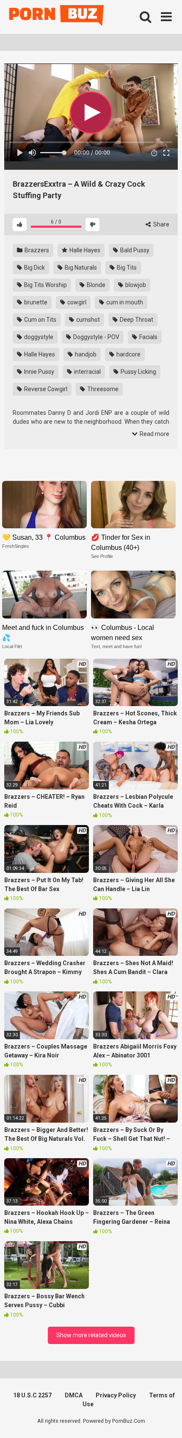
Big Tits (126, 267)
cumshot (87, 319)
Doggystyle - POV (95, 337)
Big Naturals (80, 267)
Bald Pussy (134, 250)
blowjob (135, 285)
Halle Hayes (84, 250)
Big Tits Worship (45, 285)
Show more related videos (91, 1335)
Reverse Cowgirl (45, 389)
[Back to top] (166, 1421)
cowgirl (76, 302)
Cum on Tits (39, 319)
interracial (87, 371)
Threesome (102, 389)
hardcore (128, 354)
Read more (153, 434)
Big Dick (34, 267)
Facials (147, 337)
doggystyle (38, 337)
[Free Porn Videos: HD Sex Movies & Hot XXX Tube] (57, 17)
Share (160, 224)
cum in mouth (124, 302)
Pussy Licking (137, 371)
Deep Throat (136, 319)
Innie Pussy (38, 371)
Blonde (95, 285)
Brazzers (36, 250)
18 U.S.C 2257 (32, 1395)
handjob (85, 354)
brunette (35, 302)
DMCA (74, 1395)
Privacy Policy (116, 1395)
